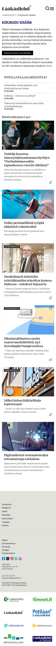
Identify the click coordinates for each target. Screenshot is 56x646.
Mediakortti (6, 508)
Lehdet (4, 511)
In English (5, 550)
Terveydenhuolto (12, 124)
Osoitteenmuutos (8, 543)
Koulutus (5, 525)
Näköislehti (6, 515)
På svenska (6, 547)
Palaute (5, 540)
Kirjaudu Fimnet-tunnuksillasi (17, 53)
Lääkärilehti (9, 15)
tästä (49, 65)
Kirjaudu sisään (27, 15)
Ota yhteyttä (7, 504)
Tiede (7, 425)
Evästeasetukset (8, 553)
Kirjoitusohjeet (7, 518)
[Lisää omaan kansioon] (50, 124)
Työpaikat (6, 522)
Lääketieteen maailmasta (15, 193)
